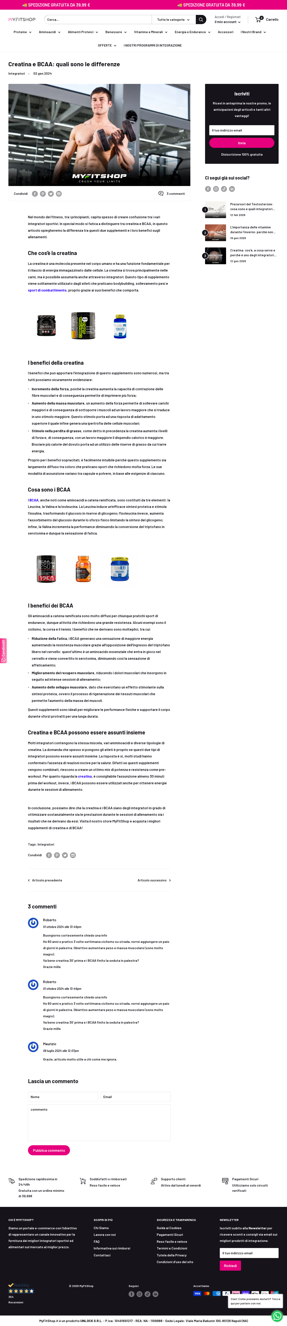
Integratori (16, 73)
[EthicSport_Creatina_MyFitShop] (46, 306)
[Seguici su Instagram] (216, 188)
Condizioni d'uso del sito (175, 1262)
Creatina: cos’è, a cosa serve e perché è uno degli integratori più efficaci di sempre (252, 253)
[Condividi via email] (59, 193)
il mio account (226, 22)
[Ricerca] (201, 19)
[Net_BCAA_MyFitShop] (46, 549)
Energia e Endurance (190, 32)
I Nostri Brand (251, 32)
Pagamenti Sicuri (170, 1234)
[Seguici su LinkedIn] (232, 188)
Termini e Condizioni (172, 1248)
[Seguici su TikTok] (224, 188)
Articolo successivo (152, 880)
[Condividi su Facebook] (35, 193)
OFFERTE (105, 45)
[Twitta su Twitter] (51, 193)
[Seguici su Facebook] (208, 188)
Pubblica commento (49, 1150)
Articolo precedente (47, 880)
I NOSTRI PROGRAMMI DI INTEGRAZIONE (153, 45)
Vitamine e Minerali (148, 32)
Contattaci (102, 1255)
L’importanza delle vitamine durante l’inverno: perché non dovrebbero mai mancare (251, 230)
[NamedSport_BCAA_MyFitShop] (83, 549)
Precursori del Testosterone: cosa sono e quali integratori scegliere (251, 207)
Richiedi (230, 1266)
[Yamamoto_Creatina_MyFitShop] (120, 306)
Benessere (113, 32)
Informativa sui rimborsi (112, 1248)
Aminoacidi (47, 32)
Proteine (20, 32)
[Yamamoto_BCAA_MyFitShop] (119, 549)
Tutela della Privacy (172, 1255)
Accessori (225, 32)
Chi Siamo (101, 1228)
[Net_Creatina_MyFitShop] (83, 306)
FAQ (97, 1241)
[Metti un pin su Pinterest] (43, 193)
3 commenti (176, 193)
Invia (242, 143)
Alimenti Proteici (80, 32)
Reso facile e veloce (172, 1241)
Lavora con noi (105, 1234)
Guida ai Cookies (169, 1228)
